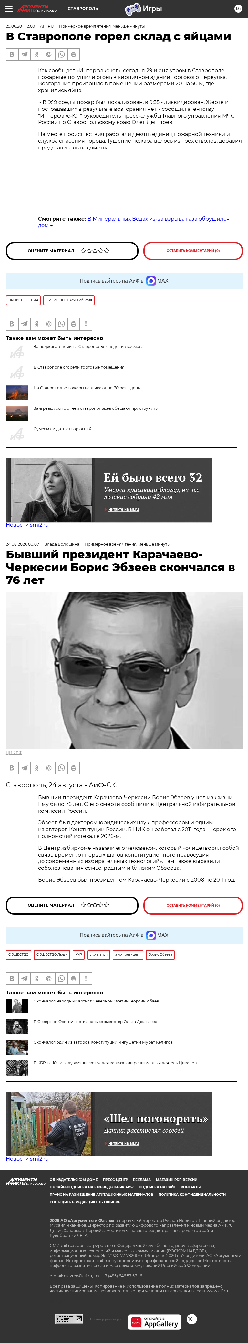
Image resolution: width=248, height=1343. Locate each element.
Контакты (191, 1187)
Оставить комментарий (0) (193, 251)
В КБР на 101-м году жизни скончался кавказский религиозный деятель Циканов (115, 1062)
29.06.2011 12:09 (20, 26)
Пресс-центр (115, 1180)
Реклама (142, 1180)
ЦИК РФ (14, 752)
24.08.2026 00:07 (22, 544)
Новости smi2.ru (27, 525)
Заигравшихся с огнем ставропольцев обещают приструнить (96, 408)
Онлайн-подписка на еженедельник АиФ (92, 1187)
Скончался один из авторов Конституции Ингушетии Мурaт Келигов (103, 1042)
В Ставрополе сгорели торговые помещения (79, 367)
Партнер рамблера (105, 1319)
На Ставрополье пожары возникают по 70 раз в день (87, 387)
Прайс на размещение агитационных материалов (101, 1195)
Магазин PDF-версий (176, 1180)
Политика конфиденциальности (192, 1195)
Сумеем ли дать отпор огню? (63, 429)
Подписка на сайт (157, 1187)
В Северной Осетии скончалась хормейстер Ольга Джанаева (95, 1021)
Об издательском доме (74, 1180)
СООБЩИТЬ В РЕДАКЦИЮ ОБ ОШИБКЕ (85, 1202)
